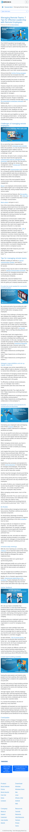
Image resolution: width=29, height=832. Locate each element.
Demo (2, 798)
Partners (17, 820)
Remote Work (8, 7)
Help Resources (19, 817)
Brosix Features (5, 786)
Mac (16, 792)
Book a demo (4, 202)
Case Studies (4, 820)
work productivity (10, 465)
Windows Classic (19, 789)
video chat (25, 196)
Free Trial (3, 795)
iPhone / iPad (19, 798)
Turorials (17, 811)
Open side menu (6, 11)
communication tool (16, 169)
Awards (3, 823)
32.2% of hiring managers (18, 73)
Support (3, 814)
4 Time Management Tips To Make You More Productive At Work (20, 768)
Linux (16, 795)
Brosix (2, 186)
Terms (17, 826)
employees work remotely (19, 146)
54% (23, 228)
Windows (17, 786)
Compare (3, 800)
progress (10, 426)
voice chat (22, 328)
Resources (18, 814)
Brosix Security (5, 792)
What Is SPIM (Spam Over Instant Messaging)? (6, 769)
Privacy (17, 823)
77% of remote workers (17, 637)
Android (17, 800)
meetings (3, 550)
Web (16, 803)
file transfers (23, 194)
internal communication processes (15, 270)
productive (23, 519)
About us (3, 811)
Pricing (3, 789)
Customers (4, 817)
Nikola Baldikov (15, 25)
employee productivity (20, 343)
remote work (16, 165)
